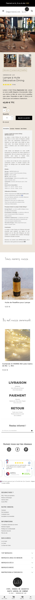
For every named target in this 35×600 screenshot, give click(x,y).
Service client (4, 499)
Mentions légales (5, 526)
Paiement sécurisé (6, 531)
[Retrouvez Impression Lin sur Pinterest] (26, 449)
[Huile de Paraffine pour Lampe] (17, 284)
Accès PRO (4, 502)
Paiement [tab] (17, 128)
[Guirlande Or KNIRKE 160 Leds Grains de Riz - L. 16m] (17, 345)
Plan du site (4, 533)
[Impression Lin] (17, 10)
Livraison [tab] (12, 128)
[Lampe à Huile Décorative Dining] (17, 34)
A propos (3, 510)
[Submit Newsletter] (32, 430)
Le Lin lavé (4, 541)
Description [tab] (6, 128)
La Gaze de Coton (6, 545)
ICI (25, 241)
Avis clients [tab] (24, 128)
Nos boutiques (5, 512)
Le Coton (3, 543)
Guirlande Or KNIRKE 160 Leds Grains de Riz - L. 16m (17, 365)
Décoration (6, 70)
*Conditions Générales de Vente (9, 524)
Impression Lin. (22, 90)
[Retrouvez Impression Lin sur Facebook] (17, 449)
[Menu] (3, 11)
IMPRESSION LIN (9, 75)
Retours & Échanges (6, 497)
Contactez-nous (5, 514)
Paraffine (23, 70)
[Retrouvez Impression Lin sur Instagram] (9, 449)
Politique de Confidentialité (8, 529)
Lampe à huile (15, 70)
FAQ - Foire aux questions (7, 495)
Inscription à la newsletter (7, 516)
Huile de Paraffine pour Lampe (17, 302)
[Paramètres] (32, 11)
